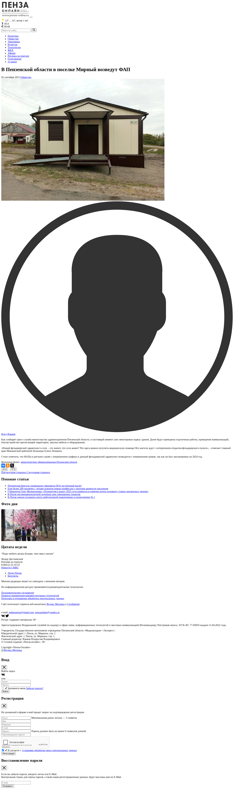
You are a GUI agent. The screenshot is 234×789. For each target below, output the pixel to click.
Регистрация (8, 753)
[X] (12, 465)
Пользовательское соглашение (17, 592)
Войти (5, 691)
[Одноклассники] (8, 465)
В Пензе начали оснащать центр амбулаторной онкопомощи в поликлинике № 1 (51, 497)
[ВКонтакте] (3, 465)
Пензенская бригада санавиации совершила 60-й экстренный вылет (45, 485)
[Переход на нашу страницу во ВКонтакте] (3, 616)
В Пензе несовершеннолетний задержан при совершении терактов (44, 494)
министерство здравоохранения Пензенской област (49, 462)
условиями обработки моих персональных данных (49, 750)
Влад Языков (8, 434)
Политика (13, 36)
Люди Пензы (15, 573)
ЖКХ (11, 50)
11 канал (12, 61)
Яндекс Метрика (55, 604)
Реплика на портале (18, 56)
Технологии (14, 47)
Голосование (14, 58)
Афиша (11, 53)
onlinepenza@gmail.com (21, 612)
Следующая (38, 472)
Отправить (8, 786)
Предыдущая (13, 472)
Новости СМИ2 (9, 567)
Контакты (13, 576)
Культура (12, 44)
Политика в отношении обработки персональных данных (32, 598)
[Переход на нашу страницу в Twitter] (7, 616)
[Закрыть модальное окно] (4, 667)
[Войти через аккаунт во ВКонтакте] (3, 675)
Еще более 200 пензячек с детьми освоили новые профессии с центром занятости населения (58, 488)
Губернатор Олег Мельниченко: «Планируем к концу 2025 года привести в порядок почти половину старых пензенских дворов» (78, 491)
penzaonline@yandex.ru (47, 612)
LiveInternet (73, 604)
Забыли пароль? (34, 688)
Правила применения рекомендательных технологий (30, 595)
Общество (13, 38)
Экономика (14, 41)
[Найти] (33, 30)
